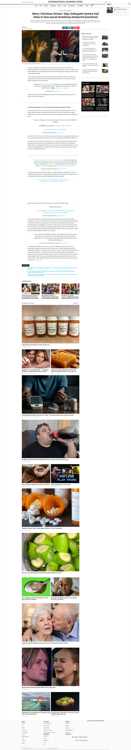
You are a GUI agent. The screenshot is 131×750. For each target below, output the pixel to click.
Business (46, 5)
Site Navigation (69, 730)
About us (68, 723)
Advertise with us (48, 723)
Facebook (84, 737)
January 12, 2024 (57, 91)
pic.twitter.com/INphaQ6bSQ (60, 212)
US (22, 725)
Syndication (47, 727)
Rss (77, 740)
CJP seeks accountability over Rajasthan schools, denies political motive (90, 65)
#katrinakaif (50, 164)
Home (36, 5)
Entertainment (72, 5)
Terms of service (48, 730)
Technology (53, 5)
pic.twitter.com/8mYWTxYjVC (66, 166)
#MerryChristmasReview (40, 160)
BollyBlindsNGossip (60, 181)
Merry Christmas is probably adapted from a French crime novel (53, 179)
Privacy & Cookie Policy (49, 732)
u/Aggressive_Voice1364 (48, 181)
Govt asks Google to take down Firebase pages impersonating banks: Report (89, 71)
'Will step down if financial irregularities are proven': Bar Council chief (89, 44)
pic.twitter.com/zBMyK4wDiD (59, 129)
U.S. (45, 744)
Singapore (46, 740)
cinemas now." (39, 260)
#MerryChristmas (46, 84)
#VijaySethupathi (44, 166)
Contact (67, 732)
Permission (46, 725)
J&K (91, 5)
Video (87, 5)
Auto (23, 738)
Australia (46, 736)
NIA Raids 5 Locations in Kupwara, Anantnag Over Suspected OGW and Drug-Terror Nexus (90, 38)
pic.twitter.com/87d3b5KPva (61, 88)
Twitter (75, 737)
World (23, 727)
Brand (67, 725)
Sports (64, 5)
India (23, 723)
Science (59, 5)
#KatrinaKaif (58, 125)
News (41, 5)
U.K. (45, 742)
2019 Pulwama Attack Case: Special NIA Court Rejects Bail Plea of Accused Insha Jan (89, 50)
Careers (67, 727)
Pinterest (84, 740)
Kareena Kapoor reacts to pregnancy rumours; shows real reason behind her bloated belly (50, 297)
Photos (23, 741)
